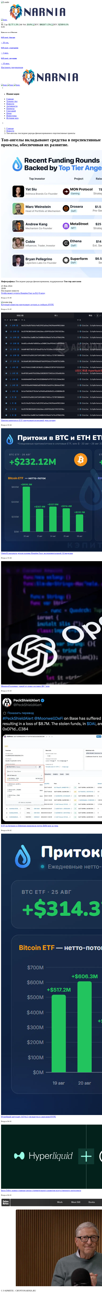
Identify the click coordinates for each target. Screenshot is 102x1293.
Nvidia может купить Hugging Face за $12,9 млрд (23, 293)
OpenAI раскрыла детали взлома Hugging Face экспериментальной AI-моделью (37, 553)
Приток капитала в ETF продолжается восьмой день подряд (28, 420)
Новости (10, 131)
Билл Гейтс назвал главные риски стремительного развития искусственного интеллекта (41, 1190)
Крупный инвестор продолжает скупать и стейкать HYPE (27, 304)
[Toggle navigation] (2, 22)
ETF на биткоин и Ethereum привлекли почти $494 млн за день (29, 826)
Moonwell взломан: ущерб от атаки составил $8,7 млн (25, 686)
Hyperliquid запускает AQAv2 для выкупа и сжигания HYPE (28, 1117)
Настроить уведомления (12, 67)
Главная (10, 128)
